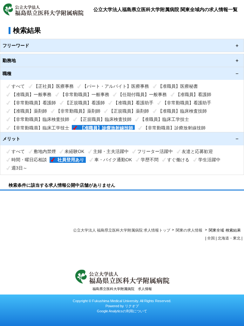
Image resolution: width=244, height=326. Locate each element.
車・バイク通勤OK (113, 159)
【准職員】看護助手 (133, 102)
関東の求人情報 (189, 230)
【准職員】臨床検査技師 (182, 111)
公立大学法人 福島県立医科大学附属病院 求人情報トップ (121, 230)
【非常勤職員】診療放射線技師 (174, 127)
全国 (211, 238)
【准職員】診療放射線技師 (106, 127)
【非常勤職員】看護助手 (186, 102)
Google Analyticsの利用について (122, 311)
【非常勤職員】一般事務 (84, 94)
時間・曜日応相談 (29, 159)
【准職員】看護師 (193, 94)
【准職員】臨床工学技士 (164, 119)
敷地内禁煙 (45, 151)
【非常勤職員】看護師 (33, 102)
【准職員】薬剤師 (29, 111)
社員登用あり (71, 159)
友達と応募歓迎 (197, 151)
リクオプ (132, 306)
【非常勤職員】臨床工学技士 (40, 127)
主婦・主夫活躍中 (111, 151)
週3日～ (19, 167)
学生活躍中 (209, 159)
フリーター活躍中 (155, 151)
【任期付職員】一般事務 (142, 94)
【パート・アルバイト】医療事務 (115, 86)
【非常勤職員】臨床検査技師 (40, 119)
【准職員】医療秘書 (178, 86)
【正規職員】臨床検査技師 (105, 119)
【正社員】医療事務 (54, 86)
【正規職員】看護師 (85, 102)
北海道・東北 (229, 238)
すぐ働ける (178, 159)
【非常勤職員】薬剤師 (78, 111)
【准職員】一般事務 (31, 94)
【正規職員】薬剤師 (129, 111)
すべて (18, 86)
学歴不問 (150, 159)
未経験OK (74, 151)
